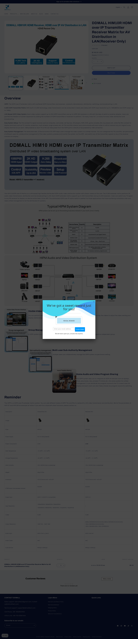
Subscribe (80, 329)
